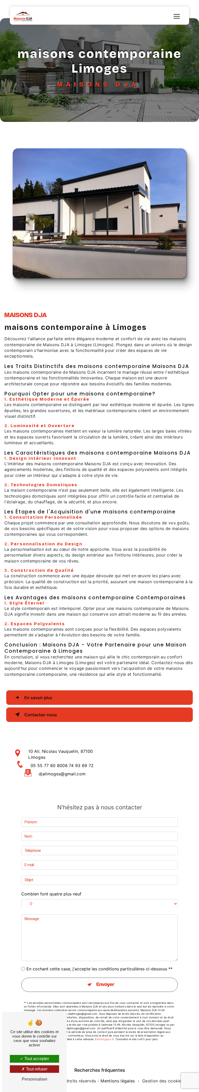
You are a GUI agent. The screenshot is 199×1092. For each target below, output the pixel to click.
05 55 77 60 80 (46, 765)
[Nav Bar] (176, 16)
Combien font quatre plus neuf (51, 893)
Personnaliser (34, 1079)
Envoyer (105, 985)
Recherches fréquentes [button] (99, 1070)
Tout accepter (36, 1058)
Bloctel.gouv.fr (104, 1039)
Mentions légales (118, 1080)
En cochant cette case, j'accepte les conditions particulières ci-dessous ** (99, 968)
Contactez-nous (40, 714)
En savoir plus (38, 697)
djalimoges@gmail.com (62, 773)
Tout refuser (36, 1069)
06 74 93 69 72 (78, 765)
